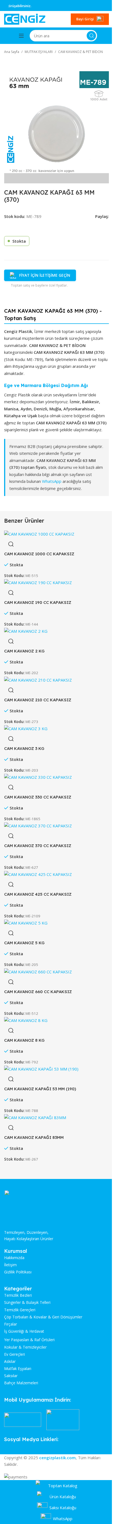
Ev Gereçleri (14, 1354)
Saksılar (11, 1375)
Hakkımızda (14, 1257)
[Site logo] (24, 18)
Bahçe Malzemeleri (21, 1382)
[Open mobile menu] (21, 35)
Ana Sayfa (11, 51)
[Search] (91, 35)
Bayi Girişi (85, 18)
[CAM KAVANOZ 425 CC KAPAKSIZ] (38, 873)
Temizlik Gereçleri (19, 1309)
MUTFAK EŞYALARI (39, 51)
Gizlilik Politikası (18, 1272)
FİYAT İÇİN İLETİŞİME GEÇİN (44, 275)
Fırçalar (10, 1324)
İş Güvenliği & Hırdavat (24, 1331)
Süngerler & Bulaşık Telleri (27, 1302)
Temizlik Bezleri (18, 1295)
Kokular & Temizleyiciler (25, 1347)
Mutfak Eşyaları (17, 1368)
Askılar (10, 1361)
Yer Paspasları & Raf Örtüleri (29, 1339)
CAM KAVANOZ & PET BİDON (80, 51)
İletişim (10, 1264)
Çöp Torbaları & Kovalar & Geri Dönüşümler (43, 1317)
